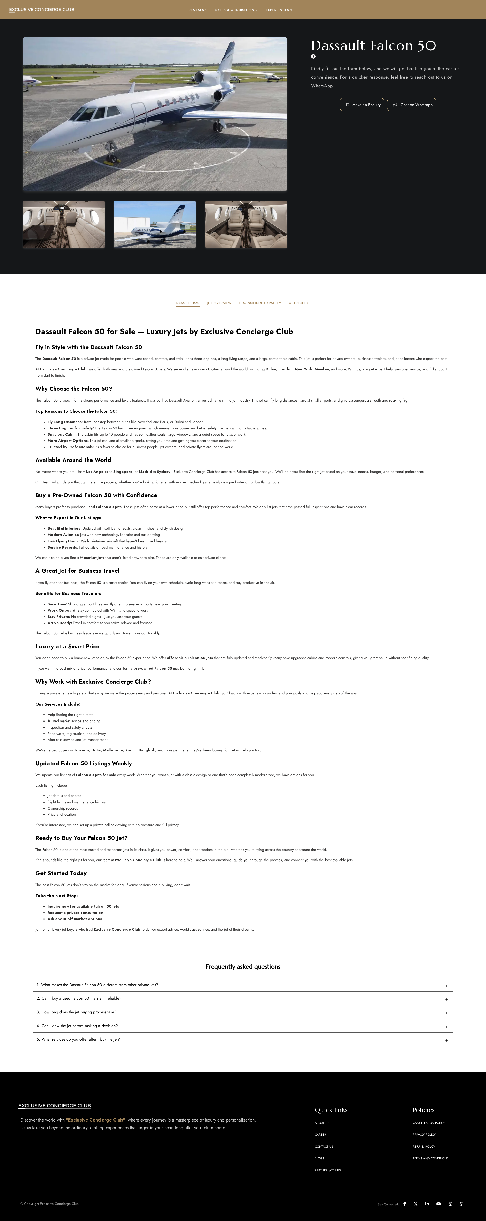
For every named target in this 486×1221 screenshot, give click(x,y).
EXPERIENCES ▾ (279, 10)
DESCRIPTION (188, 302)
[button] (417, 105)
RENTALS (196, 10)
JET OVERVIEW (219, 303)
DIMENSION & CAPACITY (260, 303)
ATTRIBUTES (299, 303)
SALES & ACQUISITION (234, 10)
